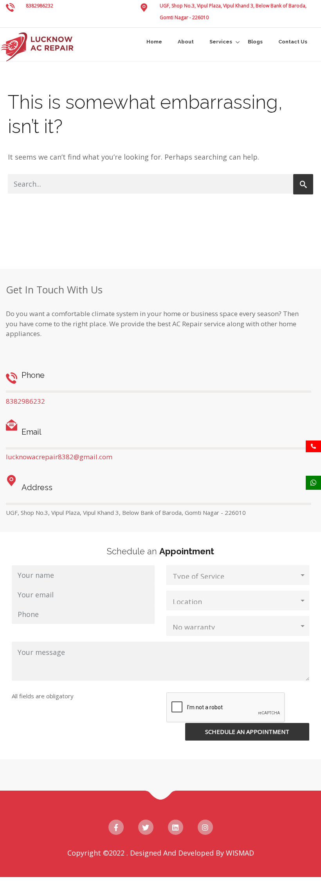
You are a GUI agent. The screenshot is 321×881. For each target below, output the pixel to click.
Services (220, 42)
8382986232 (39, 5)
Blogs (255, 42)
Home (154, 42)
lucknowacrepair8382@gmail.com (59, 456)
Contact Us (292, 42)
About (186, 42)
